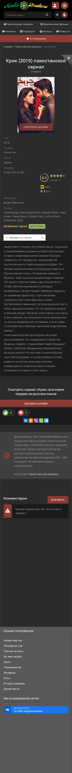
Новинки (10, 31)
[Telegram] (46, 420)
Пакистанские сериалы (28, 46)
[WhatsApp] (41, 420)
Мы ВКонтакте (28, 710)
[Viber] (36, 420)
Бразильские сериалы (20, 24)
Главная (8, 46)
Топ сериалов (37, 38)
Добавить (58, 499)
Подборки (29, 31)
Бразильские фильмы (55, 24)
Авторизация (55, 5)
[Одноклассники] (31, 420)
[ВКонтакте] (25, 420)
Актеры (47, 31)
